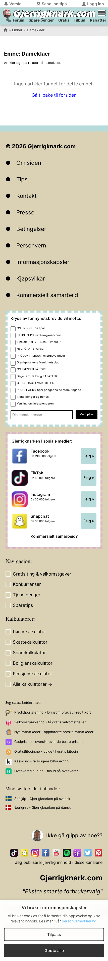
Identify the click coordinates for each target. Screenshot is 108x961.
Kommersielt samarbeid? (54, 536)
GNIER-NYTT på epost (31, 328)
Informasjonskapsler (42, 261)
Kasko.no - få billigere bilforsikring (41, 761)
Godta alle (54, 950)
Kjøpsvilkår (30, 278)
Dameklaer (35, 30)
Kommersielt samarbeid (47, 295)
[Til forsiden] (7, 13)
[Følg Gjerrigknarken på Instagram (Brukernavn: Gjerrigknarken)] (35, 853)
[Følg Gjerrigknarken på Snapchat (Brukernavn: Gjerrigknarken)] (25, 853)
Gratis (63, 20)
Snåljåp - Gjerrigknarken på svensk (42, 799)
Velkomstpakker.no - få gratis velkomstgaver (50, 722)
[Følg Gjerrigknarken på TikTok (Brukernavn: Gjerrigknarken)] (14, 853)
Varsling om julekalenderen (35, 403)
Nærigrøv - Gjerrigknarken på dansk (42, 807)
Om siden (28, 162)
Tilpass (54, 934)
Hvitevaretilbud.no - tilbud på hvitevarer (46, 771)
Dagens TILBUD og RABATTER (37, 376)
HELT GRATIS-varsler (30, 348)
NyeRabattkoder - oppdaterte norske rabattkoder (53, 732)
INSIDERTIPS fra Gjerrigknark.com (39, 335)
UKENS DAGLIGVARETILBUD (35, 383)
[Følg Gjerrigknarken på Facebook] (46, 853)
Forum (18, 20)
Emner (17, 30)
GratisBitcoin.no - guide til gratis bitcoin (46, 751)
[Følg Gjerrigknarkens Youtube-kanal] (56, 853)
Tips (22, 179)
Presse (25, 212)
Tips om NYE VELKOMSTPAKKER (39, 342)
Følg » (88, 456)
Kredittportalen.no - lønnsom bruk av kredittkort (52, 712)
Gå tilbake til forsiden (54, 95)
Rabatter (98, 20)
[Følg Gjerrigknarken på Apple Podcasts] (77, 853)
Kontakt (26, 195)
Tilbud (79, 20)
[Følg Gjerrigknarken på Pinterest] (98, 853)
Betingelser (31, 228)
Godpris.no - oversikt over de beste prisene (49, 742)
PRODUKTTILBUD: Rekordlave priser (41, 355)
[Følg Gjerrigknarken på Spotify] (67, 853)
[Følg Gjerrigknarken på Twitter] (88, 853)
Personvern (31, 245)
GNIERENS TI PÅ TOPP (31, 369)
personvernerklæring (79, 921)
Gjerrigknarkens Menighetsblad (38, 362)
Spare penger (41, 20)
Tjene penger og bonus (33, 396)
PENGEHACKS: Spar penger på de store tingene (49, 390)
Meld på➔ (86, 414)
